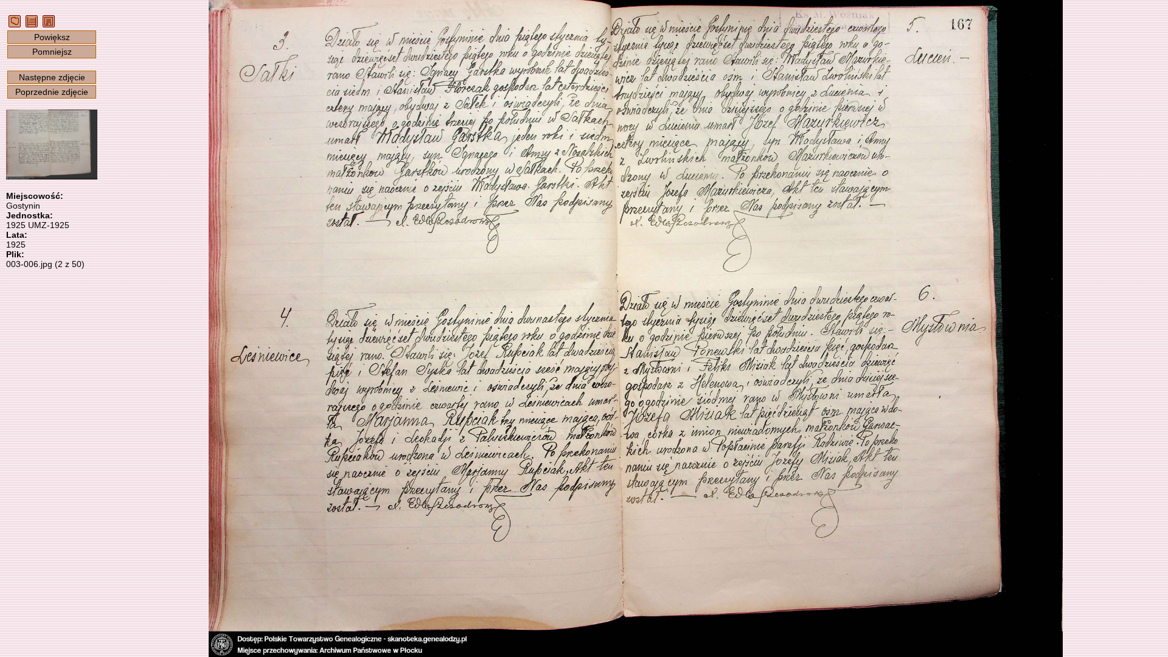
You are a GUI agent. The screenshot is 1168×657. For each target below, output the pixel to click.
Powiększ (52, 37)
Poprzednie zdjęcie (51, 92)
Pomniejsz (52, 52)
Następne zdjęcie (52, 77)
